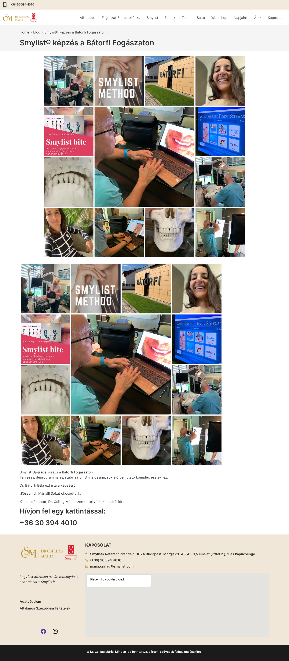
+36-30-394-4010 (22, 4)
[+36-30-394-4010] (4, 4)
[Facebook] (43, 631)
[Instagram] (55, 631)
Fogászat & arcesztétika (121, 17)
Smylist (152, 17)
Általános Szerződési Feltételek (45, 608)
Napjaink (241, 17)
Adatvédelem (30, 601)
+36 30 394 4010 (48, 523)
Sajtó (201, 17)
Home (24, 32)
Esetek (170, 17)
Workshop (219, 17)
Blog (36, 32)
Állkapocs (87, 17)
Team (186, 17)
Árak (257, 17)
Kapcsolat (276, 17)
